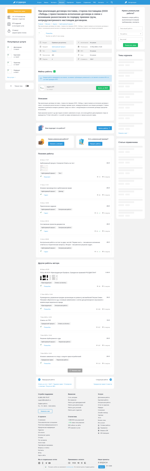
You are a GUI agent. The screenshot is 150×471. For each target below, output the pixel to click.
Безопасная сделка (44, 435)
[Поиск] (111, 2)
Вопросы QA (104, 430)
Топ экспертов (42, 440)
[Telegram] (46, 463)
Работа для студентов (75, 410)
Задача (54, 51)
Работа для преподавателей (76, 402)
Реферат (100, 407)
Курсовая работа (103, 400)
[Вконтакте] (39, 463)
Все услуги (10, 77)
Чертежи (100, 415)
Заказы (46, 2)
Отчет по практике (103, 405)
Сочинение (101, 410)
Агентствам (41, 442)
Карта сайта (42, 455)
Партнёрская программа (45, 445)
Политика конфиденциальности (48, 425)
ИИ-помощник (104, 433)
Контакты (101, 2)
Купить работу (103, 128)
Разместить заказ (19, 11)
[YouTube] (49, 463)
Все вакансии (72, 400)
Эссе (99, 417)
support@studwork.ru (44, 400)
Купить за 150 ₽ (103, 88)
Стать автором (72, 397)
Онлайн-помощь (103, 412)
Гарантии (41, 430)
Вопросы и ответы (43, 448)
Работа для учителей (74, 407)
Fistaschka (49, 33)
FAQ (94, 2)
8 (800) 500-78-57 (43, 397)
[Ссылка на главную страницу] (19, 2)
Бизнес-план (102, 420)
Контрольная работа (104, 402)
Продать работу (95, 144)
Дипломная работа (104, 397)
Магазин (61, 2)
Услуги (39, 2)
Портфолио (70, 2)
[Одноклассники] (43, 463)
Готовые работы (105, 425)
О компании (41, 420)
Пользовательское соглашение (47, 422)
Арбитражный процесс (59, 47)
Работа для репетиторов (75, 405)
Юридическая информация (46, 427)
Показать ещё (76, 370)
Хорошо (101, 467)
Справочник (87, 2)
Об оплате (41, 432)
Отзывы (40, 437)
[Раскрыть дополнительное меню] (107, 2)
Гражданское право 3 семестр (103, 384)
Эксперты (54, 2)
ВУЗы (39, 453)
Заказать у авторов (56, 144)
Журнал (78, 2)
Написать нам (45, 411)
